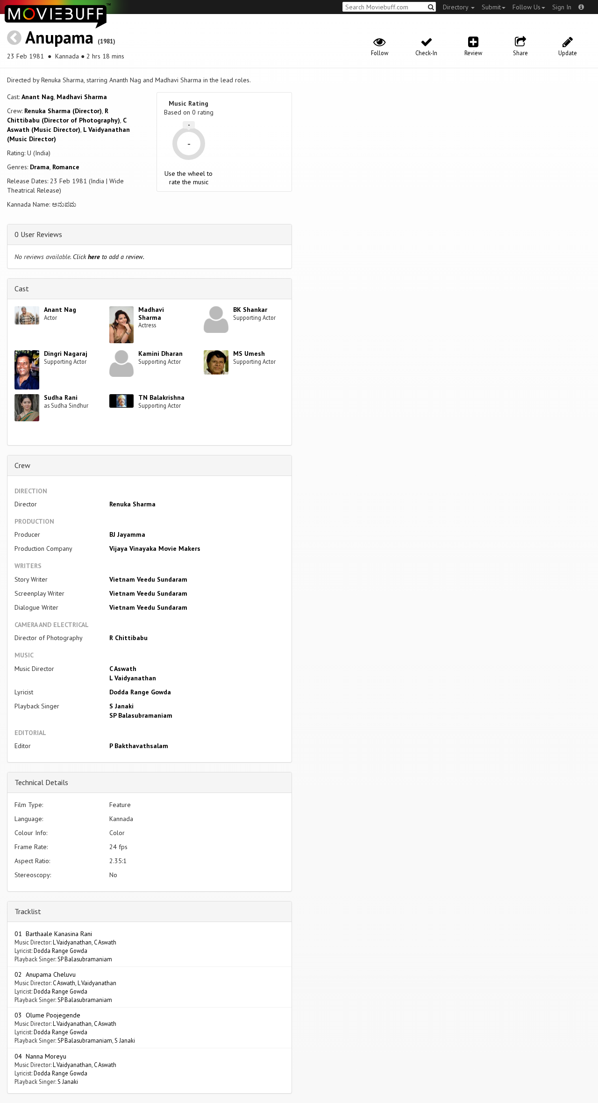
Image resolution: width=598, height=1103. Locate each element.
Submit (491, 7)
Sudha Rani (61, 397)
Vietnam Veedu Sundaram (148, 579)
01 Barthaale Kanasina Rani (53, 934)
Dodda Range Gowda (140, 692)
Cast (21, 288)
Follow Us (527, 7)
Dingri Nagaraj (65, 353)
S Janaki (121, 706)
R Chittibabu (128, 638)
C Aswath (122, 668)
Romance (65, 167)
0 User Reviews (38, 234)
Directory (456, 7)
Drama (40, 167)
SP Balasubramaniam (140, 715)
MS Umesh (249, 353)
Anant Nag (37, 97)
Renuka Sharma (132, 504)
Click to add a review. (108, 256)
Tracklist (27, 911)
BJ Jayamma (127, 534)
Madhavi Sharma (82, 97)
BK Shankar (250, 309)
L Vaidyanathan (132, 678)
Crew (22, 465)
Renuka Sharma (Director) (63, 111)
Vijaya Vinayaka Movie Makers (154, 548)
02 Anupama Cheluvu (45, 974)
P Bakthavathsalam (138, 746)
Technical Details (41, 782)
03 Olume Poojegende (47, 1015)
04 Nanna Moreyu (40, 1056)
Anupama (59, 37)
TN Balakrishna (161, 397)
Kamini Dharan (160, 353)
